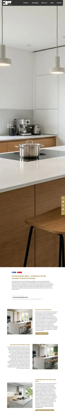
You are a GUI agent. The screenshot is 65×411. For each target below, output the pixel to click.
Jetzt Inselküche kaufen (42, 333)
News (52, 3)
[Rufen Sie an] (63, 198)
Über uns (44, 3)
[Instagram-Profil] (63, 213)
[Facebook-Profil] (63, 209)
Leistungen (35, 3)
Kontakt (59, 3)
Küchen (25, 3)
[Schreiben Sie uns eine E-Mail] (63, 202)
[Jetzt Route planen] (63, 205)
